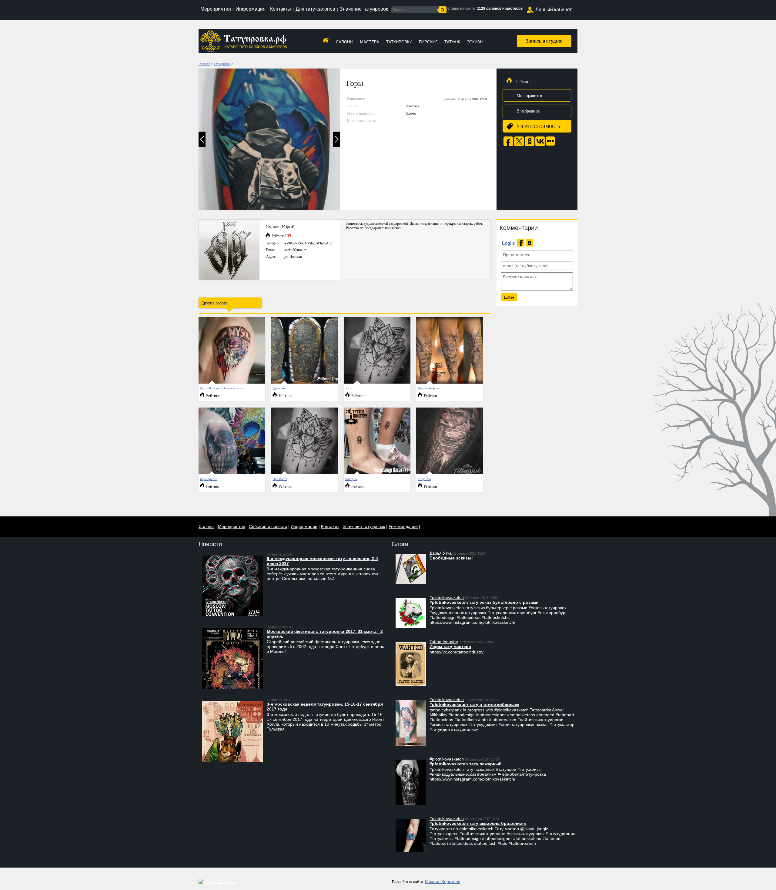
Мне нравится (529, 95)
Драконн (279, 388)
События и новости (268, 526)
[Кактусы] (377, 473)
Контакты (280, 9)
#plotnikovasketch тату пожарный (466, 763)
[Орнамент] (304, 473)
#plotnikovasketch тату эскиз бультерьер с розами (484, 602)
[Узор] (377, 382)
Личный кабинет (553, 9)
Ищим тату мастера (450, 646)
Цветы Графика (429, 388)
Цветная (413, 106)
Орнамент (280, 478)
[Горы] (269, 139)
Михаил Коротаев (442, 881)
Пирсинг (428, 42)
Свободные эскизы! (451, 558)
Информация (251, 9)
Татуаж (452, 42)
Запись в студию (544, 40)
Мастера (369, 42)
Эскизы (475, 42)
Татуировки (399, 42)
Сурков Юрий (280, 226)
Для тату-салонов (315, 9)
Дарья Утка (441, 553)
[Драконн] (304, 382)
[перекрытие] (232, 473)
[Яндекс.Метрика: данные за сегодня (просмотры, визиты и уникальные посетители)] (217, 881)
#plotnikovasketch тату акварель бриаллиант (478, 823)
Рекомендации (403, 526)
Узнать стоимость (538, 126)
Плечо (411, 113)
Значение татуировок (364, 9)
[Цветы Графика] (449, 382)
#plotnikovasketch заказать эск (222, 388)
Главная (204, 63)
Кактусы (351, 478)
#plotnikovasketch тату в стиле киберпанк (474, 704)
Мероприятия (215, 9)
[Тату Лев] (449, 473)
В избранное (528, 111)
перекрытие (208, 478)
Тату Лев (424, 478)
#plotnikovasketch (447, 597)
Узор (348, 388)
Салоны (344, 42)
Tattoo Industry (444, 641)
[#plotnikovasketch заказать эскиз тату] (232, 382)
